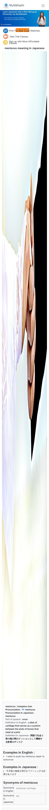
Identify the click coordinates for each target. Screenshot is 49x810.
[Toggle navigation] (43, 5)
